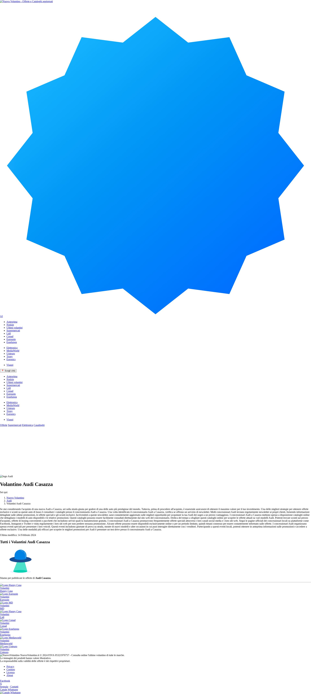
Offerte (3, 425)
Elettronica (27, 425)
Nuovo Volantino (15, 497)
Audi (9, 500)
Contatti (14, 686)
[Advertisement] (155, 450)
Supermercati (14, 425)
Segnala (4, 686)
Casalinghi (39, 425)
